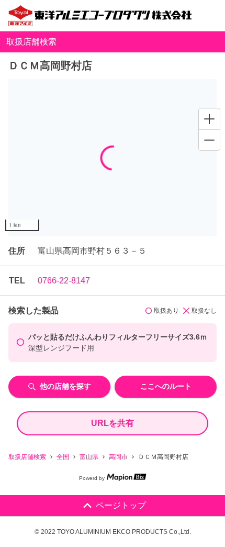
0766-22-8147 (64, 280)
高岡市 (118, 457)
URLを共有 (112, 423)
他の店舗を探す (65, 386)
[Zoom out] (209, 139)
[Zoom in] (209, 118)
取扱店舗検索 (27, 457)
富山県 (89, 457)
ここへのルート (166, 386)
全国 (63, 457)
